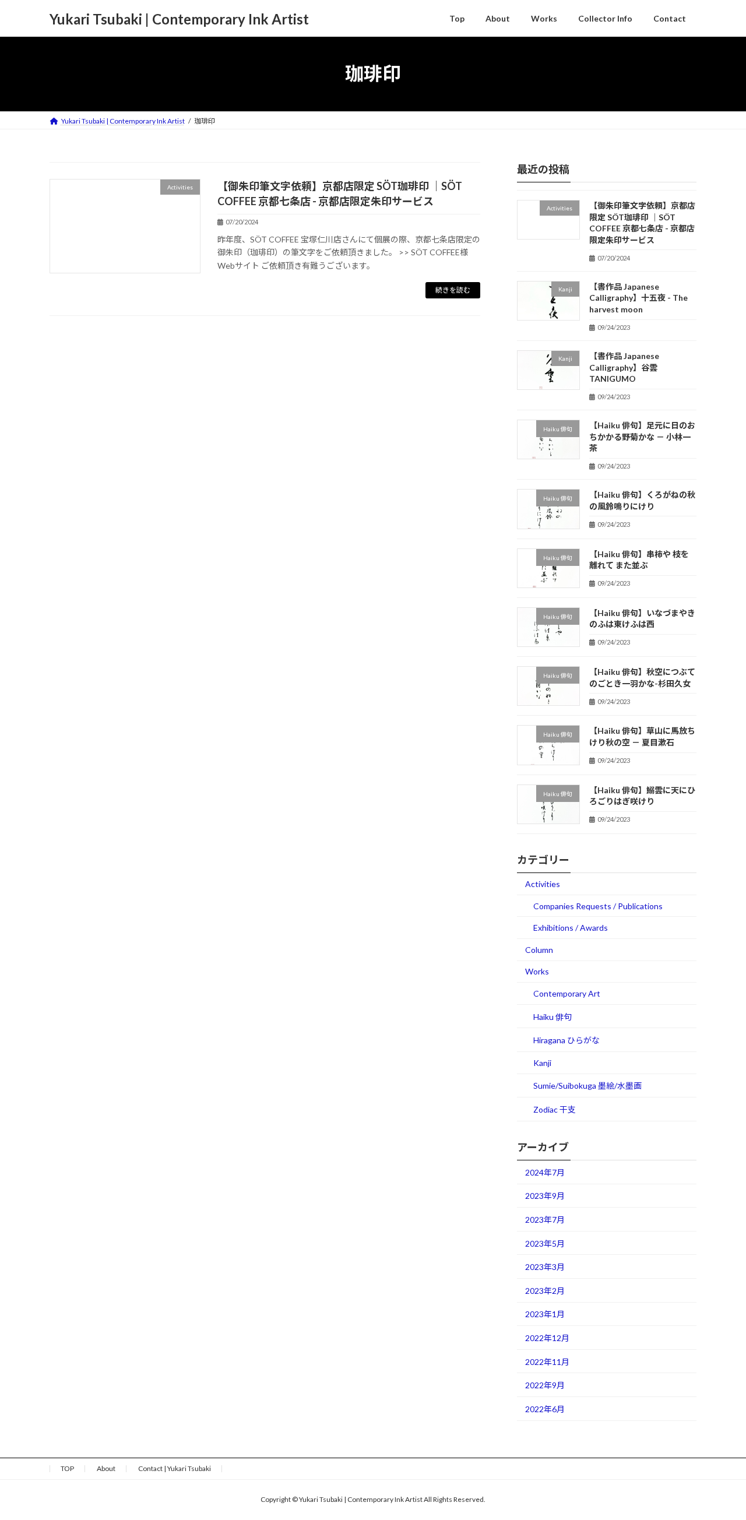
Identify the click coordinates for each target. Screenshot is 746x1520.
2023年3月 (545, 1267)
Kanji (542, 1062)
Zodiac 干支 (554, 1109)
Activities (542, 884)
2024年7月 (545, 1172)
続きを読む (452, 290)
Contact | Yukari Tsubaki (174, 1468)
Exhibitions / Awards (570, 928)
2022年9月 (545, 1385)
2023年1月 (545, 1314)
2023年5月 (545, 1243)
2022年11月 (547, 1361)
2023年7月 (545, 1220)
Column (539, 949)
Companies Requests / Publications (598, 905)
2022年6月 (545, 1408)
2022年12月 (547, 1338)
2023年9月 (545, 1196)
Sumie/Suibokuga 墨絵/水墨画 (587, 1085)
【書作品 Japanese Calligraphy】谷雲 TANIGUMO (624, 367)
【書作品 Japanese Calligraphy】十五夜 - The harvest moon (638, 297)
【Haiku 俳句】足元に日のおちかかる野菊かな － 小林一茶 (642, 436)
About (106, 1468)
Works (537, 971)
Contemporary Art (566, 993)
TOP (67, 1468)
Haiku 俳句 (552, 1016)
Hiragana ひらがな (566, 1040)
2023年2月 (545, 1290)
